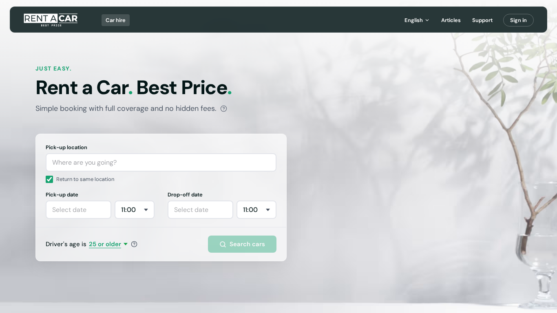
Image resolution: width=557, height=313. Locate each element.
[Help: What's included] (223, 108)
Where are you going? (84, 162)
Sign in (518, 20)
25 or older (105, 244)
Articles (451, 20)
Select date (69, 209)
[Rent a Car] (51, 20)
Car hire (116, 20)
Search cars (247, 244)
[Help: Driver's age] (134, 244)
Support (482, 20)
